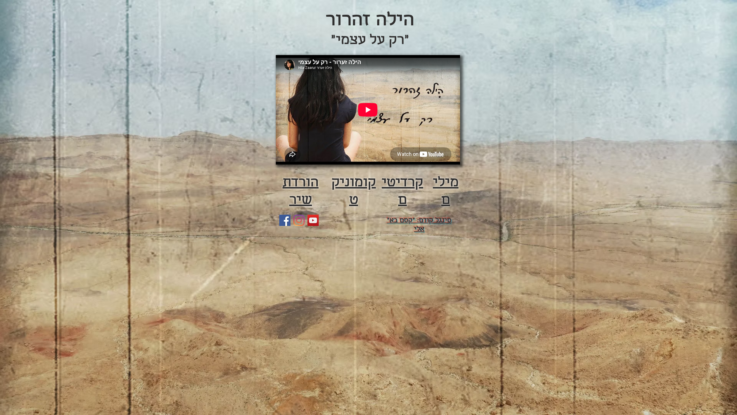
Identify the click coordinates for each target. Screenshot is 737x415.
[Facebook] (284, 220)
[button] (353, 191)
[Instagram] (299, 220)
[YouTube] (313, 220)
